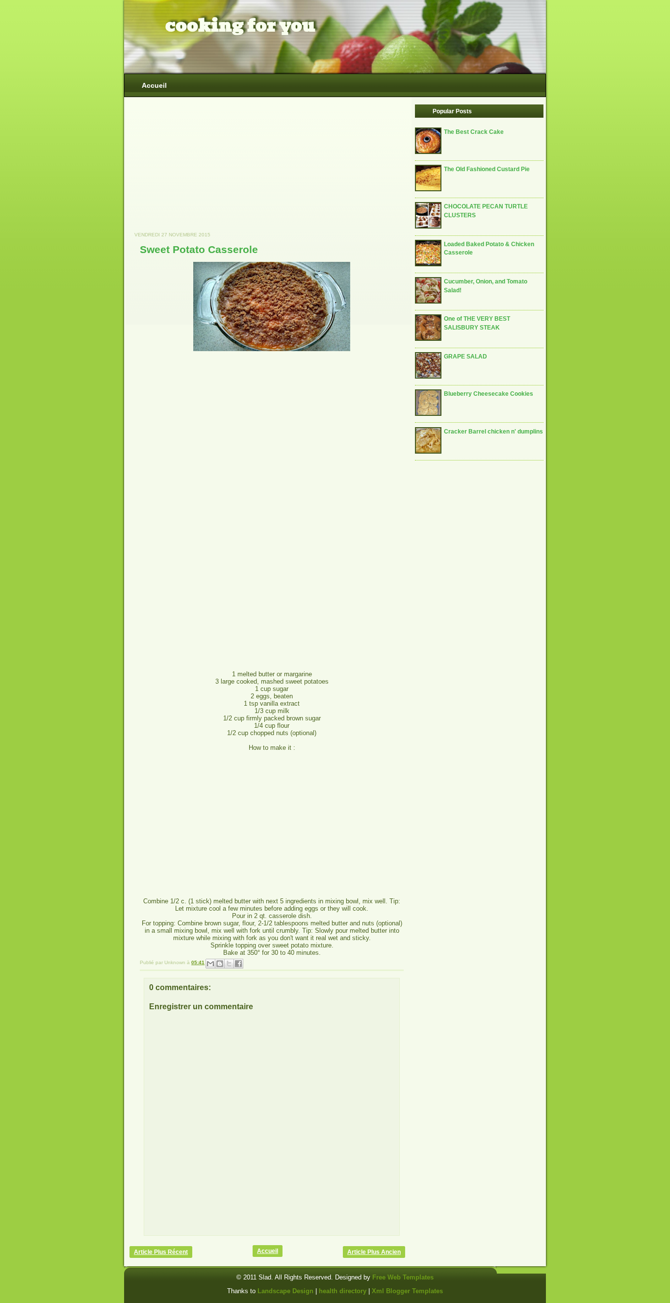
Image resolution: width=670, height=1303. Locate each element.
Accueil (154, 85)
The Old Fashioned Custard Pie (487, 169)
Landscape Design (285, 1291)
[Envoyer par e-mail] (210, 964)
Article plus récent (161, 1252)
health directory (343, 1291)
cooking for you (240, 25)
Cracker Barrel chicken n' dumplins (493, 431)
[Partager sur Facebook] (238, 964)
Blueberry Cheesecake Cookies (488, 393)
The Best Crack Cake (474, 131)
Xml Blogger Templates (407, 1291)
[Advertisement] (203, 169)
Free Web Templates (403, 1277)
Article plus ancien (374, 1252)
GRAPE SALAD (465, 356)
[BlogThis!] (220, 964)
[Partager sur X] (229, 964)
